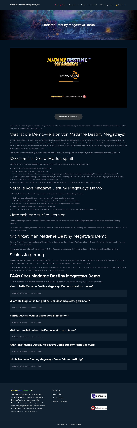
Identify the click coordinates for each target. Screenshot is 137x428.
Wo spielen (72, 5)
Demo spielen (60, 5)
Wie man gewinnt (106, 5)
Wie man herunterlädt (89, 5)
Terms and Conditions (60, 401)
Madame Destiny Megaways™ (25, 5)
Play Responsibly (58, 398)
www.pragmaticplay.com (24, 405)
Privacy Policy (57, 394)
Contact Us (56, 390)
